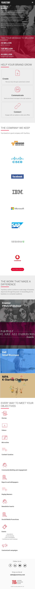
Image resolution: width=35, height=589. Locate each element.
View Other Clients (17, 269)
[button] (32, 2)
